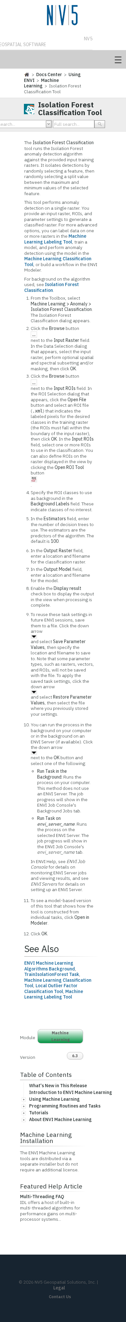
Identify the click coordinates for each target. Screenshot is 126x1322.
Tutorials (38, 1113)
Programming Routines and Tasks (64, 1106)
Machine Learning (41, 83)
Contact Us (60, 1296)
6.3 (75, 1055)
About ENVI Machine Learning (60, 1119)
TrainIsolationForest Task (51, 974)
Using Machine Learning (54, 1099)
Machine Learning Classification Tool (57, 261)
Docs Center (49, 74)
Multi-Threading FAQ (42, 1196)
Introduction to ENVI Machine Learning (70, 1092)
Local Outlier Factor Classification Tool (51, 988)
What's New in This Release (58, 1085)
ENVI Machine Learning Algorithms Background (49, 966)
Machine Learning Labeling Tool (55, 239)
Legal (59, 1288)
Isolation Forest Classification (51, 287)
